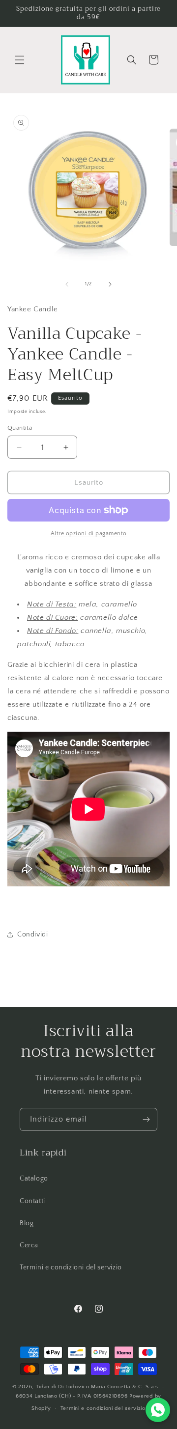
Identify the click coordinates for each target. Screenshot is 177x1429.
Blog (26, 1223)
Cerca (29, 1245)
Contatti (32, 1201)
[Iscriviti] (146, 1119)
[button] (19, 60)
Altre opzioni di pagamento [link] (89, 533)
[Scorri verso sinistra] (67, 284)
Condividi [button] (32, 934)
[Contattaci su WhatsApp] (158, 1410)
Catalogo (34, 1178)
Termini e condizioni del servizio (71, 1267)
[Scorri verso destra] (110, 284)
